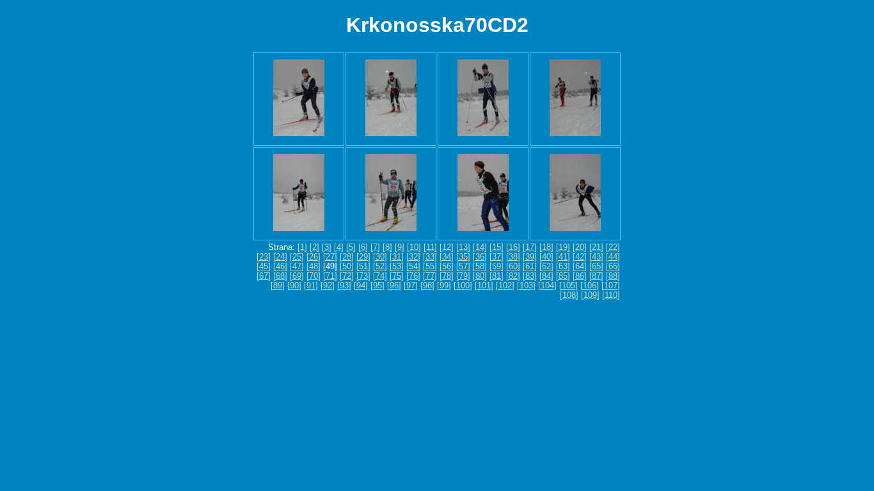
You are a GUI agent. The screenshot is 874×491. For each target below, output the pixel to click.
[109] (590, 295)
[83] (530, 276)
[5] (351, 247)
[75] (397, 276)
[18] (546, 247)
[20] (580, 247)
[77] (430, 276)
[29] (363, 256)
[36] (480, 256)
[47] (297, 266)
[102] (505, 285)
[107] (610, 285)
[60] (513, 266)
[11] (430, 247)
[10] (414, 247)
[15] (496, 247)
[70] (313, 276)
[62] (546, 266)
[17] (530, 247)
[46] (280, 266)
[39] (530, 256)
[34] (447, 256)
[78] (447, 276)
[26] (313, 256)
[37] (496, 256)
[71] (330, 276)
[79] (463, 276)
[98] (427, 285)
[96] (394, 285)
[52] (380, 266)
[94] (361, 285)
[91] (311, 285)
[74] (380, 276)
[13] (463, 247)
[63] (563, 266)
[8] (387, 247)
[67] (264, 276)
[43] (596, 256)
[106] (589, 285)
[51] (363, 266)
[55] (430, 266)
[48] (313, 266)
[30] (380, 256)
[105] (568, 285)
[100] (463, 285)
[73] (363, 276)
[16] (513, 247)
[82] (513, 276)
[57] (463, 266)
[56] (447, 266)
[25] (297, 256)
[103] (526, 285)
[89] (278, 285)
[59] (496, 266)
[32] (413, 256)
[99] (444, 285)
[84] (546, 276)
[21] (596, 247)
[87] (596, 276)
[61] (530, 266)
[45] (264, 266)
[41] (563, 256)
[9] (399, 247)
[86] (580, 276)
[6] (363, 247)
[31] (397, 256)
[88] (613, 276)
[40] (546, 256)
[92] (328, 285)
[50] (347, 266)
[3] (326, 247)
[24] (280, 256)
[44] (613, 256)
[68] (280, 276)
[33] (430, 256)
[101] (484, 285)
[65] (596, 266)
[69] (297, 276)
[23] (264, 256)
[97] (411, 285)
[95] (377, 285)
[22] (613, 247)
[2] (314, 247)
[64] (580, 266)
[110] (611, 295)
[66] (613, 266)
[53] (397, 266)
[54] (413, 266)
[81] (496, 276)
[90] (294, 285)
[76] (413, 276)
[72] (347, 276)
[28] (347, 256)
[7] (375, 247)
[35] (463, 256)
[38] (513, 256)
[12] (447, 247)
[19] (563, 247)
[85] (563, 276)
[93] (344, 285)
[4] (339, 247)
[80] (480, 276)
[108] (569, 295)
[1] (302, 247)
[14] (480, 247)
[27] (330, 256)
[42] (580, 256)
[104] (547, 285)
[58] (480, 266)
